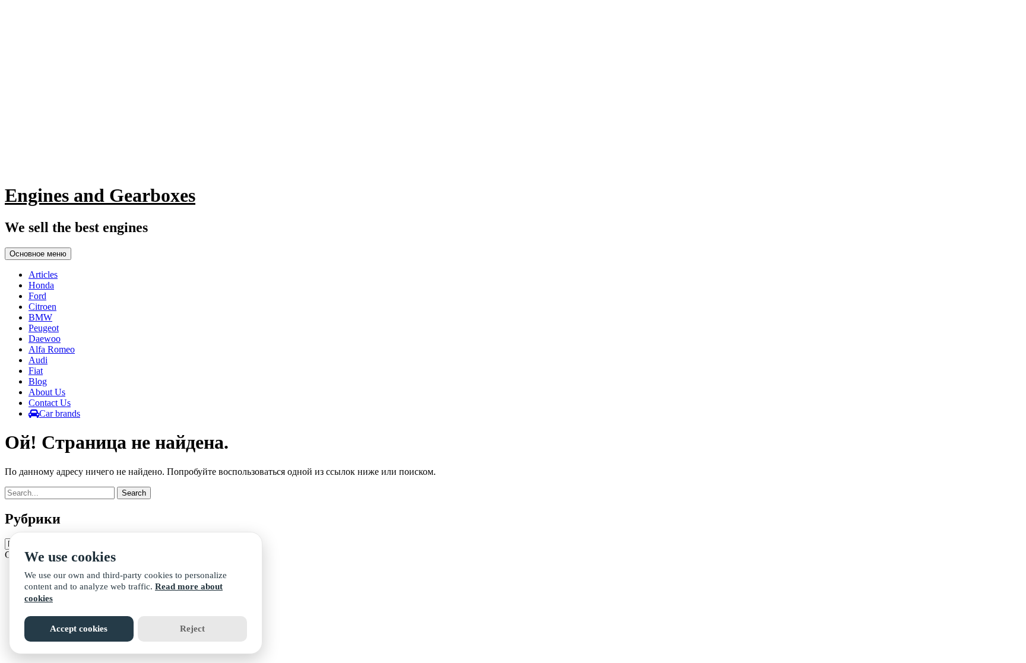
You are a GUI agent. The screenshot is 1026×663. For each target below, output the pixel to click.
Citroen (42, 307)
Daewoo (44, 339)
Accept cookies (78, 628)
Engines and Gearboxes (100, 195)
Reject (192, 628)
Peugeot (43, 328)
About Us (46, 392)
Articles (43, 274)
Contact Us (49, 403)
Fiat (35, 371)
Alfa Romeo (51, 349)
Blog (37, 381)
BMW (40, 317)
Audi (38, 360)
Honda (41, 285)
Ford (37, 296)
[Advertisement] (513, 89)
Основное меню (38, 253)
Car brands (59, 413)
